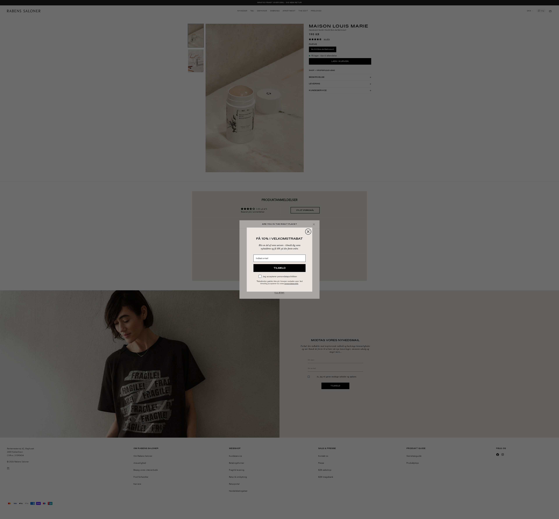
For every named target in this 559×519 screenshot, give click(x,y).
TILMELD (280, 268)
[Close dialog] (308, 232)
